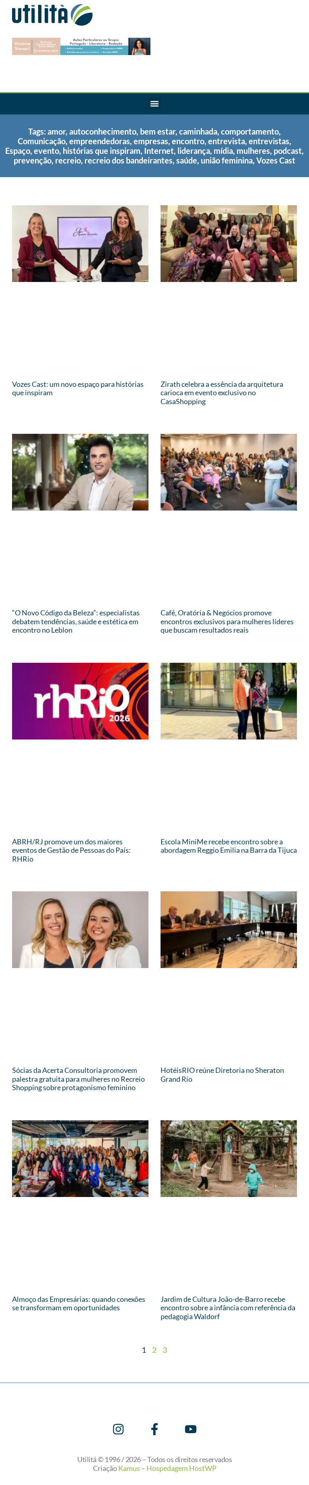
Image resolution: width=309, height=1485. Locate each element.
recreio (68, 160)
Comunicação (42, 141)
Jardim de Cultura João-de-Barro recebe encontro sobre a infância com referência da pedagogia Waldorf (228, 1308)
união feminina (227, 160)
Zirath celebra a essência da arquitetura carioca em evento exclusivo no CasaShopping (222, 393)
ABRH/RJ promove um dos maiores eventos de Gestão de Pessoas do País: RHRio (71, 850)
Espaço (17, 150)
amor (56, 131)
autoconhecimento (102, 131)
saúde (186, 160)
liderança (193, 150)
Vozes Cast (275, 160)
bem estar (157, 131)
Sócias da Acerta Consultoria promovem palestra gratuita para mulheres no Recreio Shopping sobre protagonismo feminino (78, 1079)
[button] (154, 103)
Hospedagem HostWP (181, 1468)
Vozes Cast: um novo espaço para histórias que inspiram (78, 388)
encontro (188, 141)
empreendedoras (99, 141)
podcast (288, 150)
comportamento (250, 131)
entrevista (226, 141)
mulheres (253, 150)
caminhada (198, 131)
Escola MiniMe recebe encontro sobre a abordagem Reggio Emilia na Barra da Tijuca (229, 846)
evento (46, 150)
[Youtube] (191, 1429)
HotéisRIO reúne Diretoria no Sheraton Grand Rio (222, 1074)
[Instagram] (118, 1429)
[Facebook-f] (154, 1429)
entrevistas (269, 141)
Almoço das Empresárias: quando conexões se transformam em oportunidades (78, 1303)
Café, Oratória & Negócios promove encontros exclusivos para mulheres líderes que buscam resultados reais (227, 621)
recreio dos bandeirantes (128, 160)
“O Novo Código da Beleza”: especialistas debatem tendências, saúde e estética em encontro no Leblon (76, 621)
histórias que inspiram (101, 150)
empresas (151, 141)
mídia (223, 150)
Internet (159, 150)
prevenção (33, 160)
